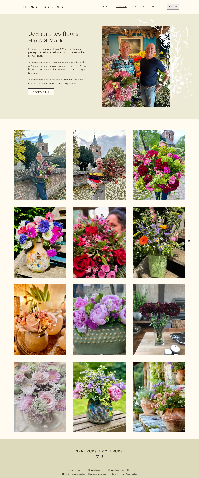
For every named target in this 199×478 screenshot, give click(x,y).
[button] (138, 6)
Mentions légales (76, 470)
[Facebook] (190, 235)
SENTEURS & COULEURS (39, 7)
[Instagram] (190, 241)
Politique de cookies (95, 470)
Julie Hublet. (131, 474)
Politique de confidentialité (118, 470)
